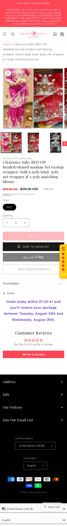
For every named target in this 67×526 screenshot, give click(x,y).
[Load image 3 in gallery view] (55, 143)
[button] (5, 34)
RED (9, 207)
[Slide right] (64, 143)
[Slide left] (2, 143)
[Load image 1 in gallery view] (11, 143)
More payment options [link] (33, 269)
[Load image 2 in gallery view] (33, 143)
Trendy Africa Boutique (37, 492)
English (32, 465)
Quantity (8, 215)
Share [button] (11, 293)
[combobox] (33, 509)
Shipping (7, 194)
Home (7, 44)
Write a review (33, 354)
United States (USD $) (31, 445)
